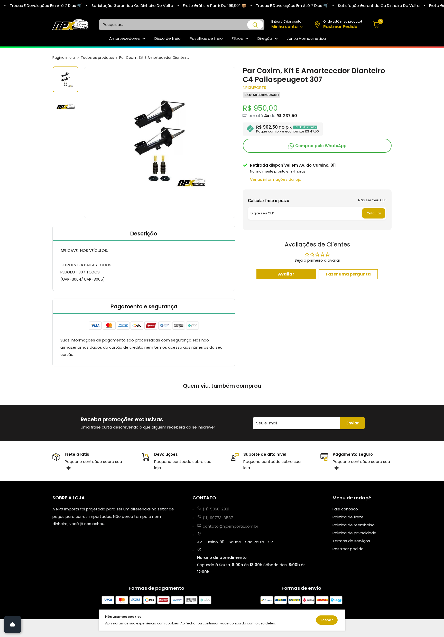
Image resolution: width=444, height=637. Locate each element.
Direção (264, 38)
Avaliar (286, 274)
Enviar (352, 423)
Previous (83, 142)
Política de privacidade (354, 533)
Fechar (327, 619)
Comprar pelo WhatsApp (320, 145)
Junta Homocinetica (306, 38)
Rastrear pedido (348, 549)
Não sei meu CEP (372, 199)
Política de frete (348, 517)
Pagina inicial (64, 57)
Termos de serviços (351, 541)
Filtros (237, 38)
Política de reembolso (353, 525)
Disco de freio (167, 38)
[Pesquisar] (255, 24)
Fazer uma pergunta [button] (348, 274)
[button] (380, 25)
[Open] (12, 624)
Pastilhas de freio (206, 38)
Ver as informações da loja (275, 179)
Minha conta (285, 27)
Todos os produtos (97, 57)
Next (236, 142)
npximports (254, 87)
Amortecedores (124, 38)
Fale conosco (345, 509)
